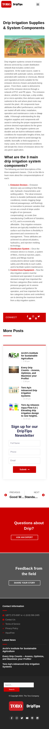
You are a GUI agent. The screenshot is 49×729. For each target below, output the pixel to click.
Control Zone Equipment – (23, 270)
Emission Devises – (19, 185)
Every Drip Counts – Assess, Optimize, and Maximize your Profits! (30, 373)
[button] (38, 4)
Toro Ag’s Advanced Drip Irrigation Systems (29, 391)
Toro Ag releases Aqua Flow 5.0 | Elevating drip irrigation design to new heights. (30, 410)
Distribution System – (20, 249)
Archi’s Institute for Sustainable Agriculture (29, 356)
